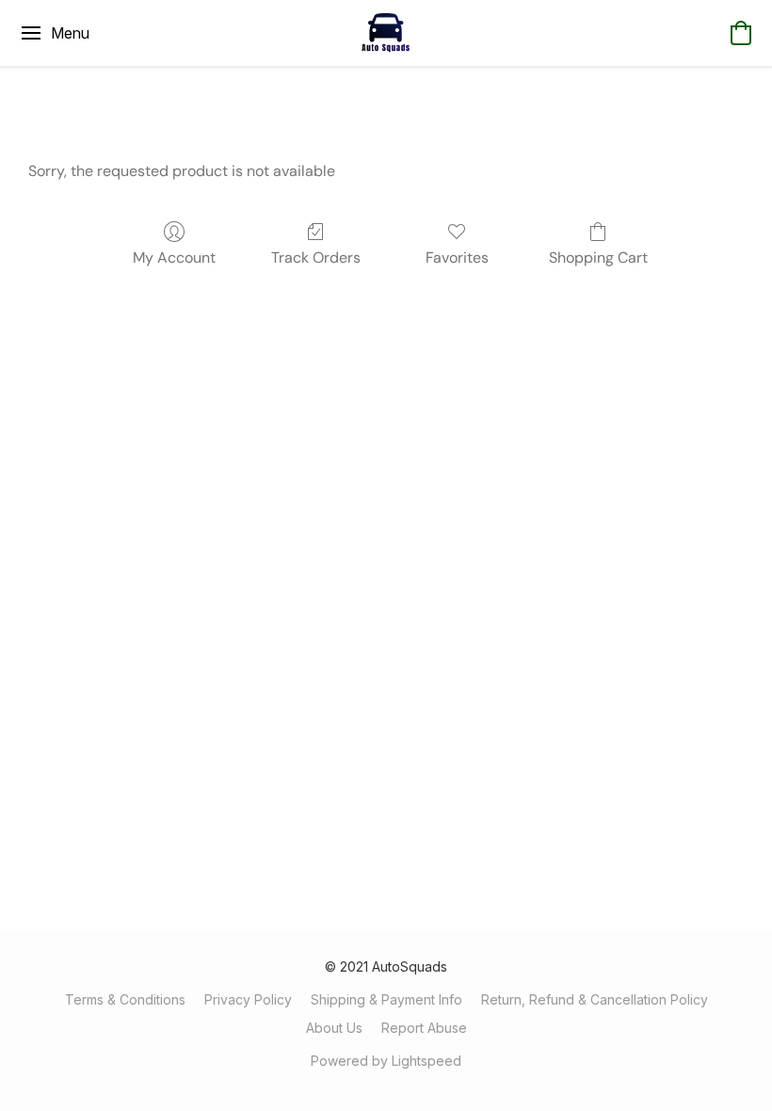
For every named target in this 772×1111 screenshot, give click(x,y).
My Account (174, 257)
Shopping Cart (598, 257)
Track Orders (316, 257)
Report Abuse (424, 1028)
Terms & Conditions (125, 999)
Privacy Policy (248, 999)
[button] (386, 32)
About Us (334, 1028)
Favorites (457, 257)
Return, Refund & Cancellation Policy (594, 999)
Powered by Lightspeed (386, 1061)
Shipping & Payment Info (386, 999)
